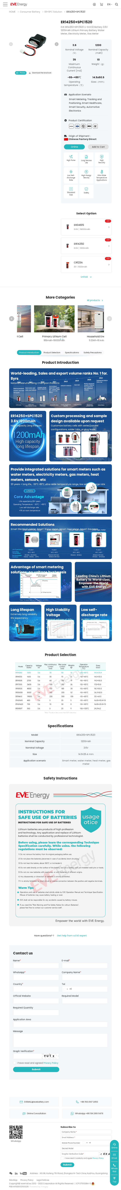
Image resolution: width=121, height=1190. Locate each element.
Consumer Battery (30, 11)
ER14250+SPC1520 (75, 11)
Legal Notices (43, 1180)
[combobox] (65, 989)
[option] (34, 44)
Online (74, 146)
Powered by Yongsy (39, 1186)
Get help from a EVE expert (72, 935)
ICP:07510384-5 (83, 1183)
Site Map (13, 1180)
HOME (12, 11)
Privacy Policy (50, 1063)
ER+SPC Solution (53, 11)
